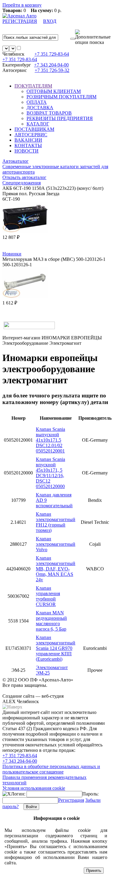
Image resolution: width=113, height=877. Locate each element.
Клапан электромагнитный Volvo (55, 544)
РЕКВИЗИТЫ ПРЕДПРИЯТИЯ (60, 118)
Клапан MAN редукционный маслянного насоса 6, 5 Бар (51, 621)
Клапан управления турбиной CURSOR (48, 596)
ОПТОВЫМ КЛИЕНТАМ (54, 91)
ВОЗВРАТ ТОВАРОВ (49, 113)
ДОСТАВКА (40, 107)
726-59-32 (52, 70)
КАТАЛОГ (38, 123)
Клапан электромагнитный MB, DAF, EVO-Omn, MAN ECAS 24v (55, 568)
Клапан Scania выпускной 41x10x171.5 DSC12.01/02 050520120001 (50, 440)
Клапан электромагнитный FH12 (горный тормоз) (55, 522)
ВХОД (49, 21)
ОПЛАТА (37, 102)
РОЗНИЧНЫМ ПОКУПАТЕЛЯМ (61, 96)
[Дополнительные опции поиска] (93, 37)
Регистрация (71, 800)
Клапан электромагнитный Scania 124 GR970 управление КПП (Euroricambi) (55, 648)
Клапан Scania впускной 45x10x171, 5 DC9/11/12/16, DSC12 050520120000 (50, 473)
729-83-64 (51, 54)
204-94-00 (51, 64)
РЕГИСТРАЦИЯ (19, 21)
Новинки (11, 253)
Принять (93, 870)
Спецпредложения (21, 182)
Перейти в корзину (22, 5)
